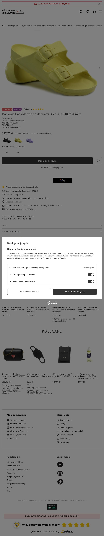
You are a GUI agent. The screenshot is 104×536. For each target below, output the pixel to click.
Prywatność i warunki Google (54, 258)
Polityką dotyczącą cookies (69, 253)
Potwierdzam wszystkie (74, 291)
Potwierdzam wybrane (29, 291)
